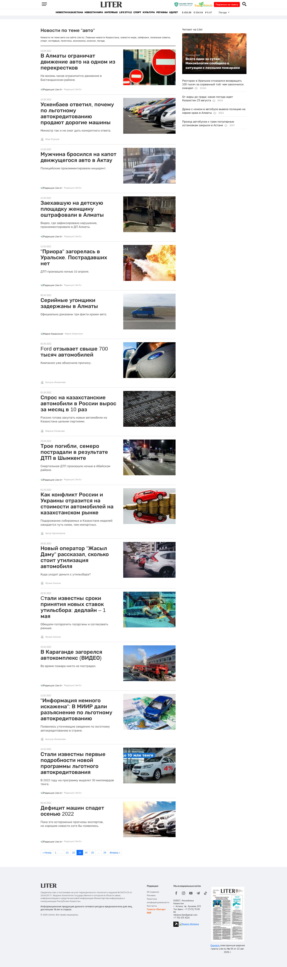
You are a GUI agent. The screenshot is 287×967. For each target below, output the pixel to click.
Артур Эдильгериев (55, 533)
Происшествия (193, 55)
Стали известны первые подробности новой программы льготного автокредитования (73, 763)
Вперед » (115, 852)
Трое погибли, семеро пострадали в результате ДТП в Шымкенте (74, 452)
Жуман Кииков (53, 583)
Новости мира (94, 12)
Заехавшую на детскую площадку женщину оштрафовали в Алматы (72, 209)
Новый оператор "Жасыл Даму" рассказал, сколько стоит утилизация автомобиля (75, 557)
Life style (125, 12)
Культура (149, 12)
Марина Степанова (55, 431)
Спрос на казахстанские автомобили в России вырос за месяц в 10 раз (78, 403)
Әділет (173, 12)
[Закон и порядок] (184, 4)
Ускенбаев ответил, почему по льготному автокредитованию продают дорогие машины (77, 113)
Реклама (151, 895)
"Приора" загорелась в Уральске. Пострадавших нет (74, 257)
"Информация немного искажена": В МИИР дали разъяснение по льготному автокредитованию (76, 709)
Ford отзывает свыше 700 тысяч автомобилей (74, 352)
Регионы (161, 12)
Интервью (111, 12)
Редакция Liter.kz (73, 89)
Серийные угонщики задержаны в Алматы (69, 303)
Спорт (137, 12)
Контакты (152, 906)
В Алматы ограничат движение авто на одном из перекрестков (78, 62)
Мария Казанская (74, 334)
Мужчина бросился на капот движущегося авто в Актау (78, 157)
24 (86, 852)
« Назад (47, 852)
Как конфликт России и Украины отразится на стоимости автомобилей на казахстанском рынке (77, 504)
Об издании (153, 892)
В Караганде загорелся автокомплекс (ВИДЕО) (71, 655)
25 (92, 852)
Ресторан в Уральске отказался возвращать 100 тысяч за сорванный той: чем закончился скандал (212, 84)
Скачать (215, 945)
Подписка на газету (227, 4)
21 (67, 852)
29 (104, 852)
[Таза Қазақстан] (204, 4)
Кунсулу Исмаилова (55, 382)
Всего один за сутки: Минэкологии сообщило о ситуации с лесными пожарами (213, 63)
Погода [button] (223, 12)
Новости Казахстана (69, 12)
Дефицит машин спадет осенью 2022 (72, 811)
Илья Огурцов (52, 139)
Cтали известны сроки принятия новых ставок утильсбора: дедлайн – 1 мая (73, 607)
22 (73, 852)
